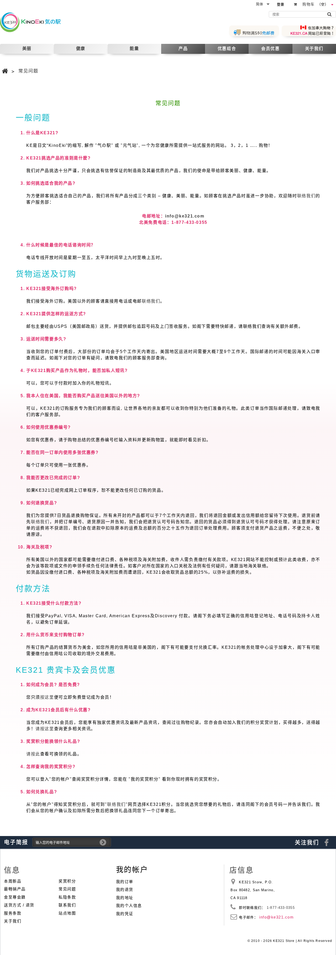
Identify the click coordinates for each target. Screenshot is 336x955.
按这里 (47, 697)
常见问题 (67, 889)
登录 (281, 4)
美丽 (27, 48)
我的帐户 (132, 870)
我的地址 (124, 897)
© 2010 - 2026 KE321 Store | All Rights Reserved (290, 941)
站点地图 (67, 913)
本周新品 (12, 881)
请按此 (33, 754)
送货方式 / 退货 (19, 905)
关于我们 (314, 48)
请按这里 (44, 728)
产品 (183, 48)
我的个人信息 (129, 905)
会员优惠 (270, 48)
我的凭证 (124, 913)
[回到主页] (5, 71)
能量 (134, 48)
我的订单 (124, 881)
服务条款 (12, 913)
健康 (80, 48)
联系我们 (67, 905)
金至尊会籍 (15, 897)
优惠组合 (227, 48)
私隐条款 (67, 897)
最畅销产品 (15, 889)
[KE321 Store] (35, 22)
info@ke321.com (184, 216)
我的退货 (124, 889)
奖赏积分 (67, 881)
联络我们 (306, 196)
